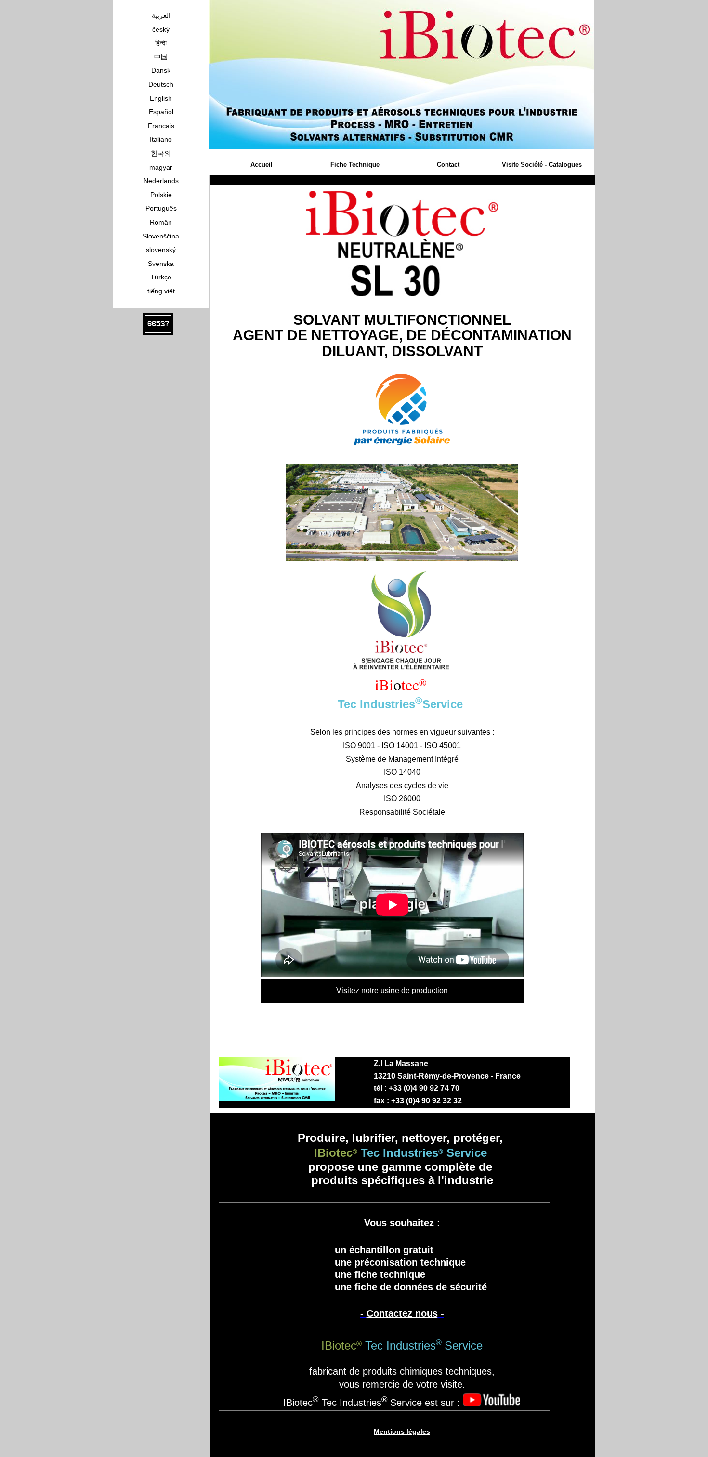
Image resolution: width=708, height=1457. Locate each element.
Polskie (161, 195)
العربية (161, 15)
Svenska (161, 263)
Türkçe (160, 277)
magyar (160, 167)
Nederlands (161, 181)
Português (161, 208)
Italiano (161, 139)
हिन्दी (161, 43)
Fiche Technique (355, 164)
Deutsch (160, 84)
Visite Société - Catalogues (542, 164)
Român (161, 222)
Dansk (160, 70)
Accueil (261, 164)
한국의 (161, 153)
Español (161, 112)
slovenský (161, 249)
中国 (161, 57)
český (161, 29)
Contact (448, 164)
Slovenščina (161, 236)
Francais (161, 126)
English (161, 98)
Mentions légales (402, 1431)
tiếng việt (161, 291)
